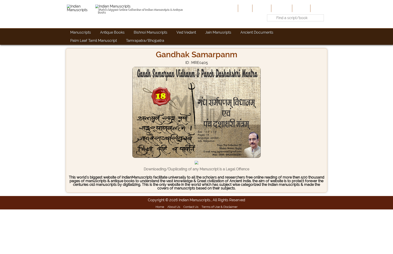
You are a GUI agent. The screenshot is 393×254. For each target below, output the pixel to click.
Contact (318, 8)
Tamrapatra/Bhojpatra (145, 40)
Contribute (281, 8)
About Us (261, 8)
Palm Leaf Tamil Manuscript (93, 40)
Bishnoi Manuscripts (150, 32)
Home (244, 8)
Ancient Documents (256, 32)
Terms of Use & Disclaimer (220, 207)
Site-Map (301, 8)
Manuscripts (80, 32)
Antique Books (112, 32)
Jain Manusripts (218, 32)
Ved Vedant (186, 32)
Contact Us (190, 207)
